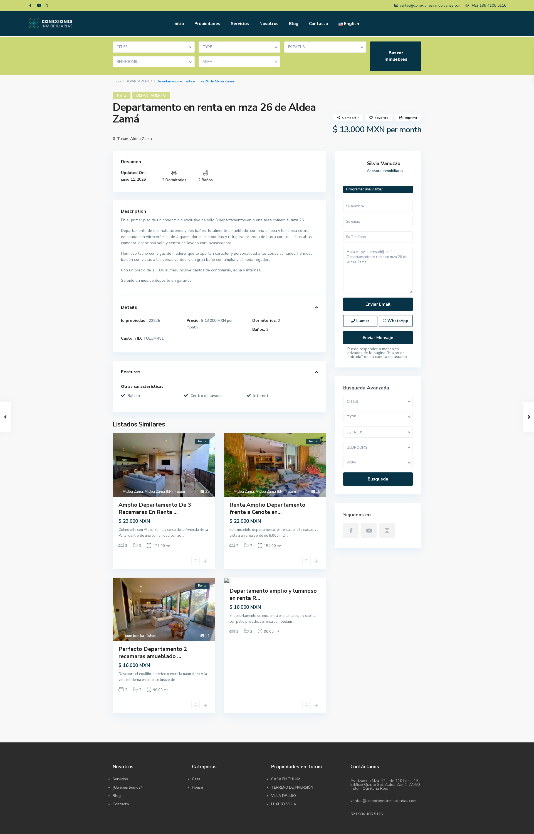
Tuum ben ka (133, 635)
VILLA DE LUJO (283, 795)
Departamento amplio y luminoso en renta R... (273, 594)
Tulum (122, 138)
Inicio (179, 23)
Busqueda (378, 479)
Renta (122, 95)
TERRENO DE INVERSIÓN (292, 787)
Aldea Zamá (141, 138)
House (197, 787)
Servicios (240, 23)
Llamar (362, 320)
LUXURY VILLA (283, 804)
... (183, 535)
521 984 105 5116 (366, 814)
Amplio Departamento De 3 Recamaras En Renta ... (154, 508)
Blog (293, 23)
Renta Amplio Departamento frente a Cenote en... (267, 508)
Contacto (318, 23)
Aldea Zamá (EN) (159, 491)
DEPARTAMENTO (138, 81)
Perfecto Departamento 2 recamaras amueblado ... (152, 652)
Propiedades (207, 23)
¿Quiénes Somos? (127, 787)
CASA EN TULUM (285, 779)
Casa (196, 779)
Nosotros (268, 23)
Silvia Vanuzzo (383, 163)
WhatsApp (397, 320)
